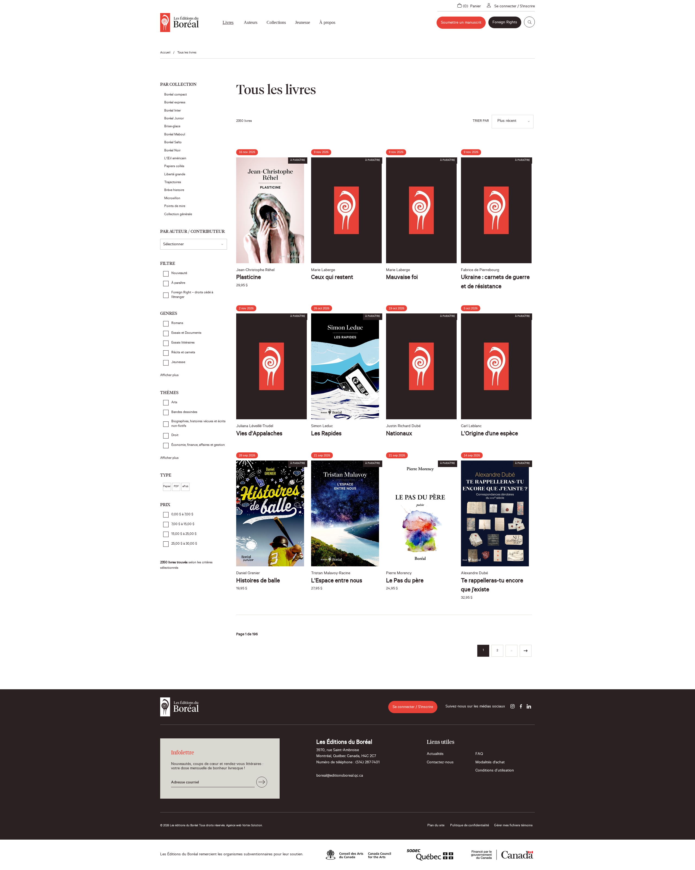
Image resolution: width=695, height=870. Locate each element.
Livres (228, 22)
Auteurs (250, 22)
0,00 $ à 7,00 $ (182, 515)
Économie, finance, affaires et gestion (198, 445)
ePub (185, 486)
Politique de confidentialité (469, 826)
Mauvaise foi (402, 278)
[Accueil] (179, 22)
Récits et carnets (183, 353)
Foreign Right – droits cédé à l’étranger (192, 295)
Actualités (435, 754)
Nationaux (399, 434)
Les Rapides (326, 434)
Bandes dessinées (184, 412)
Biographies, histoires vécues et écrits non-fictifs (198, 424)
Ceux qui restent (332, 278)
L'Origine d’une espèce (489, 434)
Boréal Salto (173, 143)
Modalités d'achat (490, 763)
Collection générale (179, 215)
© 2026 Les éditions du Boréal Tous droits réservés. (192, 825)
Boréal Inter (173, 111)
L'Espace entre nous (336, 581)
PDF (176, 486)
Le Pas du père (405, 581)
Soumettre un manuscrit (461, 23)
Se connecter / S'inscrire (514, 7)
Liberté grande (175, 175)
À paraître (178, 283)
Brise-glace (173, 127)
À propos (327, 22)
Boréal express (175, 103)
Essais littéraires (183, 343)
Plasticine (248, 278)
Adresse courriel (185, 783)
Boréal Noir (173, 151)
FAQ (479, 754)
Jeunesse (302, 22)
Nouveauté (179, 273)
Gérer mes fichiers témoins (513, 826)
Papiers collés (175, 167)
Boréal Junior (174, 119)
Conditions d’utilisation (494, 771)
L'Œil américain (176, 159)
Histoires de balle (258, 581)
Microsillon (173, 199)
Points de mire (175, 206)
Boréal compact (176, 95)
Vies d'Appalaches (259, 434)
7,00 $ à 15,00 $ (182, 524)
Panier (475, 7)
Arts (174, 403)
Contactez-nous (440, 763)
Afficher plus (169, 375)
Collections (276, 22)
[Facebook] (521, 707)
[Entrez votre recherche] (529, 22)
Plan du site (435, 826)
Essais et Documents (186, 333)
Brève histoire (175, 190)
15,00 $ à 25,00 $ (184, 534)
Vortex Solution (252, 825)
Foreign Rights (504, 23)
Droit (174, 435)
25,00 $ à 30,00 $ (184, 544)
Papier (167, 486)
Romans (177, 323)
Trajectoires (173, 183)
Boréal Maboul (175, 135)
